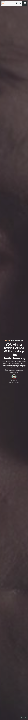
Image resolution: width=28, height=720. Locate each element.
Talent (7, 340)
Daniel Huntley (14, 380)
